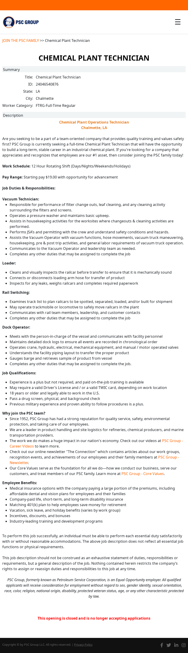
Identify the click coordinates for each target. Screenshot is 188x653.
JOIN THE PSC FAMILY (20, 40)
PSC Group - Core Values (143, 473)
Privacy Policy (83, 644)
